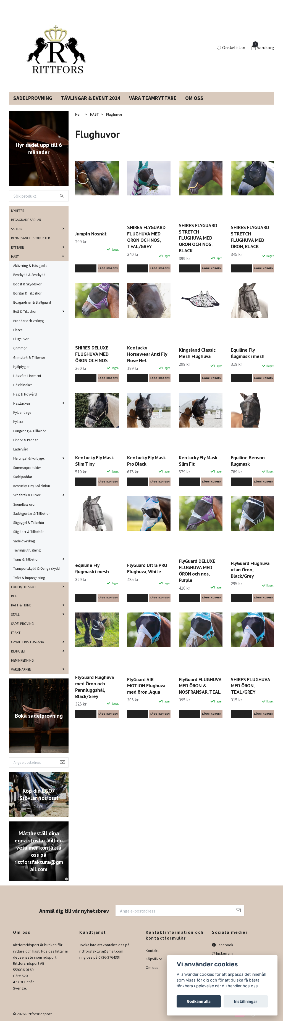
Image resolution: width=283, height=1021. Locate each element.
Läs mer (86, 268)
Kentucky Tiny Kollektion (31, 486)
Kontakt (152, 950)
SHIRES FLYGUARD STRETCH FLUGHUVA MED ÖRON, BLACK (250, 237)
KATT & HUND (21, 605)
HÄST (15, 256)
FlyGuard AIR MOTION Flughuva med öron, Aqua (146, 685)
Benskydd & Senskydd (29, 274)
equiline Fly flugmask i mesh (92, 568)
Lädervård (20, 449)
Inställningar (245, 1001)
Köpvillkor (154, 958)
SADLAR (16, 229)
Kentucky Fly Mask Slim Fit (198, 460)
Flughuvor (20, 339)
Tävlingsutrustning (27, 550)
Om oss (152, 967)
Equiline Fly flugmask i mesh (247, 353)
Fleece (17, 330)
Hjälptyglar (21, 366)
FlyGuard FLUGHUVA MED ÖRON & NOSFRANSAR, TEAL (200, 685)
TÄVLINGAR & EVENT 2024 (90, 98)
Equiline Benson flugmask (248, 460)
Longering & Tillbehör (29, 431)
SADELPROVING (22, 623)
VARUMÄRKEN (21, 669)
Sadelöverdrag (24, 541)
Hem (79, 114)
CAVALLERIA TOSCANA (27, 642)
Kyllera (18, 421)
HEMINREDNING (22, 660)
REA (14, 596)
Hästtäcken (21, 403)
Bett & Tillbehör (24, 311)
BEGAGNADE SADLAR (26, 220)
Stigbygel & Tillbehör (28, 522)
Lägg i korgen (108, 268)
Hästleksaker (22, 385)
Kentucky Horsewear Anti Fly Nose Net (147, 354)
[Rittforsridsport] (54, 48)
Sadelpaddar (22, 476)
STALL (15, 614)
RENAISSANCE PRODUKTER (30, 238)
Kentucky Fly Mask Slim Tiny (94, 460)
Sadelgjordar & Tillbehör (31, 513)
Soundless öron (24, 504)
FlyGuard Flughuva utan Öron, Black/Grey (250, 569)
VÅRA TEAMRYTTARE (152, 98)
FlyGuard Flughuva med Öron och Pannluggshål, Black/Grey (94, 686)
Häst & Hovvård (25, 394)
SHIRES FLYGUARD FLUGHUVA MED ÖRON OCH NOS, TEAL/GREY (146, 237)
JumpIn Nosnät (91, 233)
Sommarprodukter (27, 467)
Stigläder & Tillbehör (28, 531)
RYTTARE (17, 247)
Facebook (224, 944)
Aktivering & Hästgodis (30, 265)
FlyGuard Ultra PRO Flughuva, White (147, 568)
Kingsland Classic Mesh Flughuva (197, 353)
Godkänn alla (199, 1001)
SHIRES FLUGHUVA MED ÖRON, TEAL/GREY (250, 685)
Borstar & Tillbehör (27, 293)
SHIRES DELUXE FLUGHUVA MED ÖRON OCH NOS (92, 354)
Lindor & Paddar (25, 440)
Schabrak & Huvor (26, 495)
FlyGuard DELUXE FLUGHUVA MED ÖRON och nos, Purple (197, 570)
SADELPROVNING (32, 98)
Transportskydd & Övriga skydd (36, 568)
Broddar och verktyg (28, 321)
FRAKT (15, 632)
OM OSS (194, 98)
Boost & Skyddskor (27, 284)
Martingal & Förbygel (28, 458)
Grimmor (20, 348)
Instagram (224, 953)
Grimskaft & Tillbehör (29, 357)
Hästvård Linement (27, 375)
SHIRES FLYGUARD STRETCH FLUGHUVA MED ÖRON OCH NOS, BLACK (198, 238)
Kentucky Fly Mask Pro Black (146, 460)
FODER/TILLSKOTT (24, 587)
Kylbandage (22, 412)
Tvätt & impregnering (29, 578)
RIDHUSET (18, 651)
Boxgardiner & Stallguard (32, 302)
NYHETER (17, 210)
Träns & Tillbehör (26, 559)
